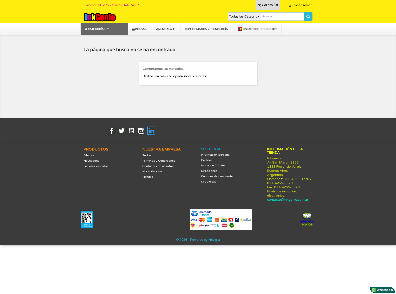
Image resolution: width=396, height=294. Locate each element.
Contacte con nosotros (158, 166)
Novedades (91, 160)
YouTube (131, 131)
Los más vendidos (96, 166)
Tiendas (147, 177)
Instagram (141, 131)
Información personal (215, 154)
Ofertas (89, 155)
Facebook (111, 131)
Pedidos (206, 160)
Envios (146, 155)
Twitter (121, 131)
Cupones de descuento (217, 176)
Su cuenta (210, 149)
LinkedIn (151, 131)
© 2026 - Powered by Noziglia (198, 240)
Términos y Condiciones (158, 160)
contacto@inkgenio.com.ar (287, 200)
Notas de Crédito (213, 165)
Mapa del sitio (152, 171)
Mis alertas (208, 181)
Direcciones (209, 171)
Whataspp (384, 290)
